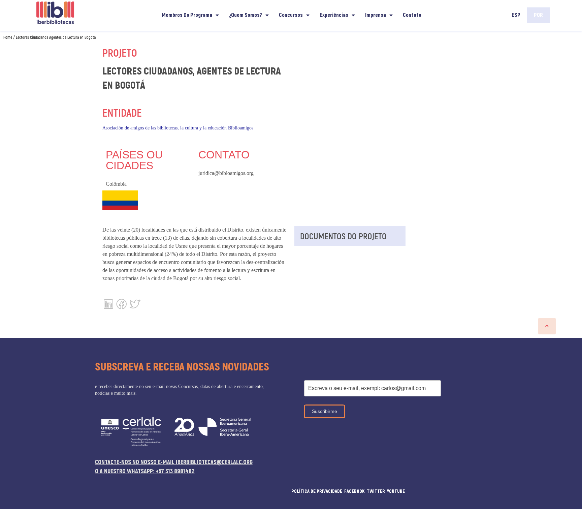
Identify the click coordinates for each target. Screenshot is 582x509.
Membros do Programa (187, 15)
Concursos (291, 15)
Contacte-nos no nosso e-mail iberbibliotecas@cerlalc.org (174, 462)
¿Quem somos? (245, 15)
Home (7, 37)
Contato (412, 15)
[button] (547, 326)
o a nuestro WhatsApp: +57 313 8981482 (145, 471)
